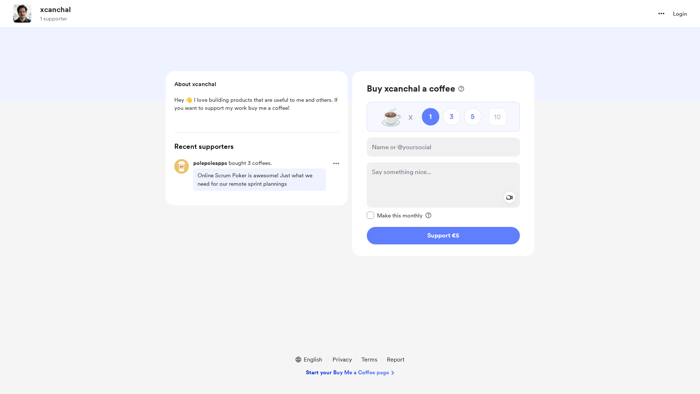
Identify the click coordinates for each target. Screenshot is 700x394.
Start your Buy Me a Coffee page (347, 372)
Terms (369, 359)
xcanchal (55, 9)
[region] (443, 163)
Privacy (342, 359)
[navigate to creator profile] (22, 13)
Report (395, 359)
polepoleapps (210, 163)
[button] (661, 13)
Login (680, 14)
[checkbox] (395, 215)
